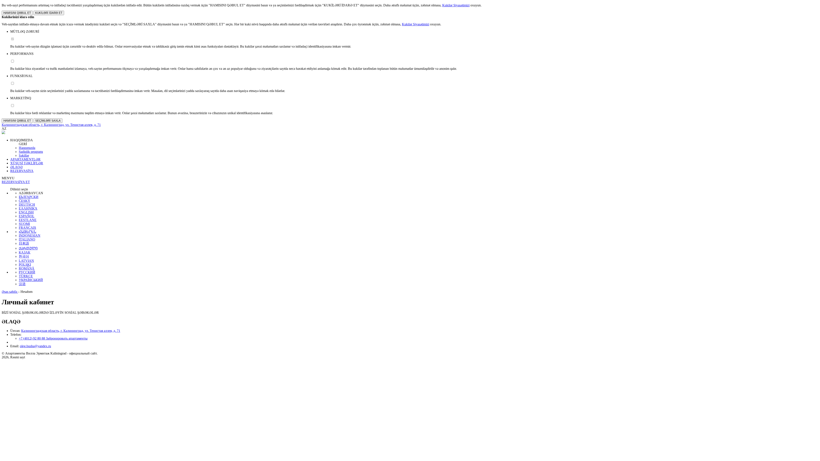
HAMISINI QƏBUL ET (17, 13)
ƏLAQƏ (16, 167)
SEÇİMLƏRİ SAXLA (48, 120)
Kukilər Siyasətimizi (456, 5)
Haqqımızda (27, 148)
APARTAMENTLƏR (25, 159)
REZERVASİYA (22, 171)
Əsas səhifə (10, 291)
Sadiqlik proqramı (31, 151)
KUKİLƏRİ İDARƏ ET (48, 13)
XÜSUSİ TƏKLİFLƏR (26, 163)
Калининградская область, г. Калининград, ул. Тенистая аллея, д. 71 (70, 331)
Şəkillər (24, 155)
